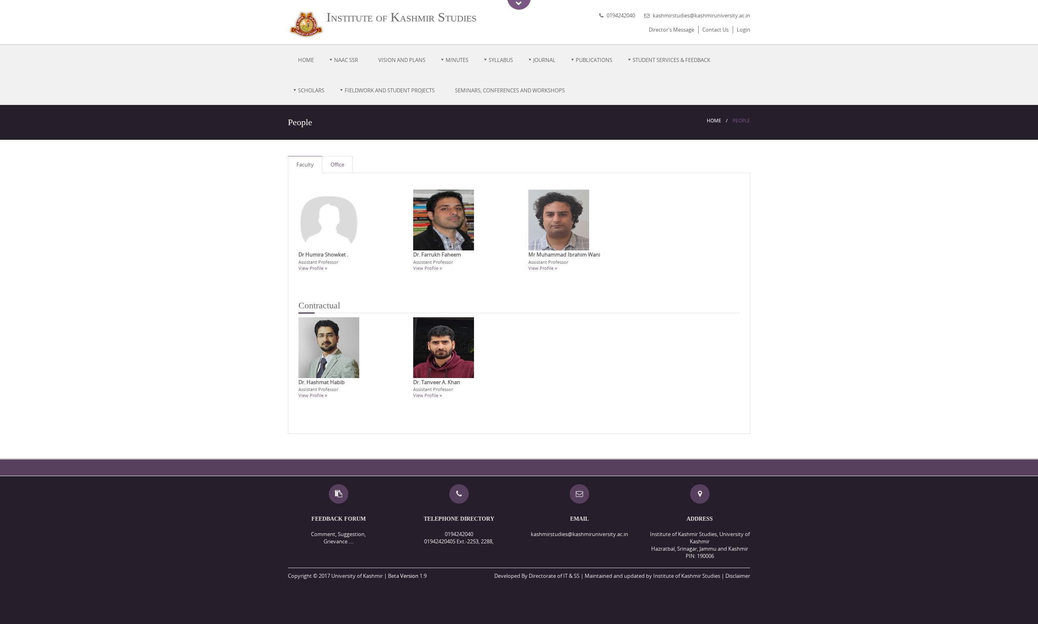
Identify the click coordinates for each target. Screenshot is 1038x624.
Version (409, 575)
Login (743, 29)
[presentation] (305, 164)
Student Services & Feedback (671, 60)
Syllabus (501, 60)
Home (306, 60)
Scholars (311, 90)
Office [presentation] (337, 164)
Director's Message (671, 29)
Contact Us (715, 29)
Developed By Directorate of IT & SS (536, 575)
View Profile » (312, 268)
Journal (544, 60)
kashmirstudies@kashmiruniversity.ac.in (701, 15)
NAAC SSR (346, 60)
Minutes (457, 60)
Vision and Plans (401, 60)
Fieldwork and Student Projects (390, 90)
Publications (594, 60)
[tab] (305, 164)
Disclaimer (737, 575)
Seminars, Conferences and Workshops (510, 90)
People (741, 120)
